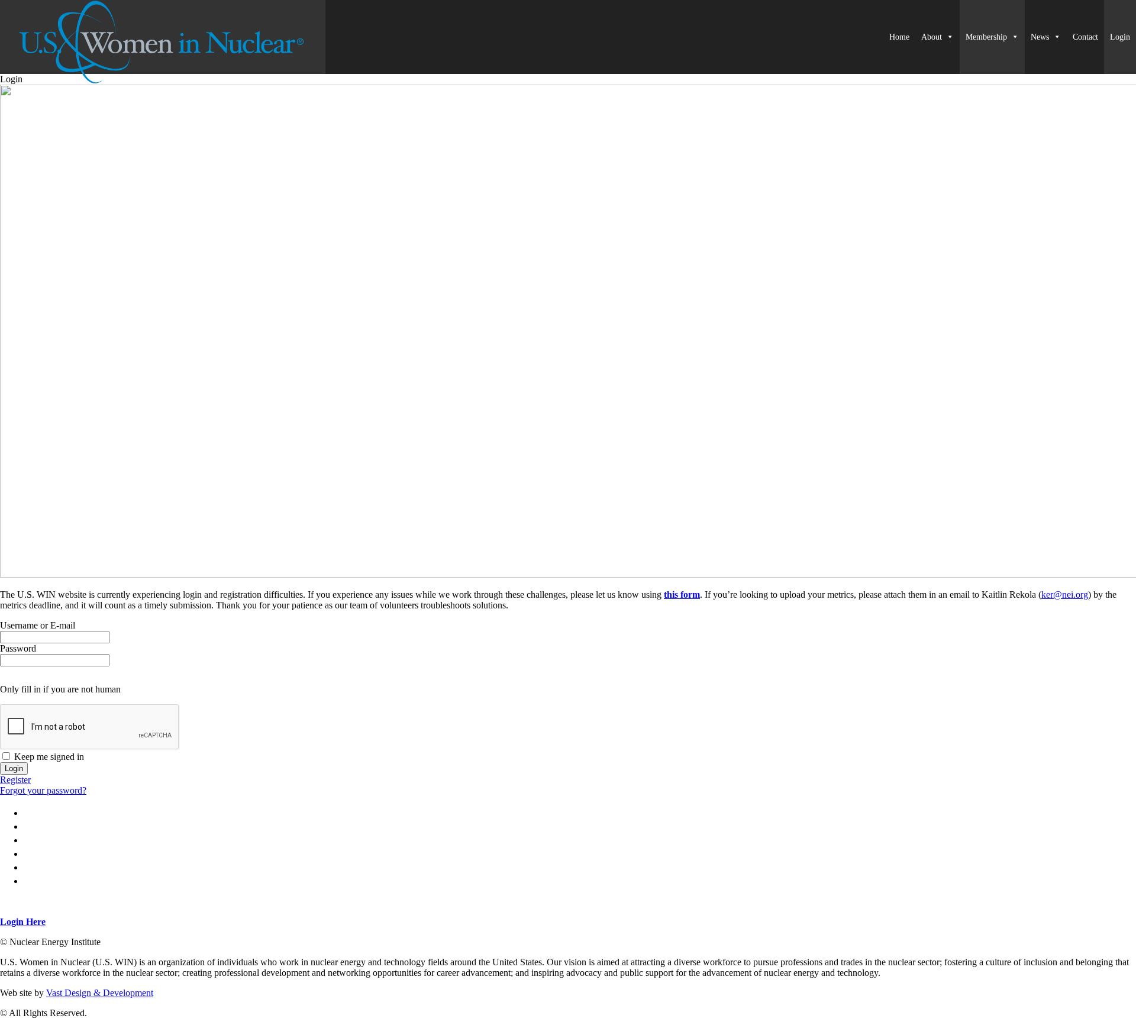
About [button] (931, 37)
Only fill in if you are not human (60, 689)
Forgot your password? (43, 790)
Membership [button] (986, 37)
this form (682, 594)
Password (18, 648)
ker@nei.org (1064, 594)
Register (15, 780)
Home (899, 37)
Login (1120, 37)
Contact (1085, 37)
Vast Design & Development (99, 993)
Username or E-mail (37, 625)
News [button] (1040, 37)
